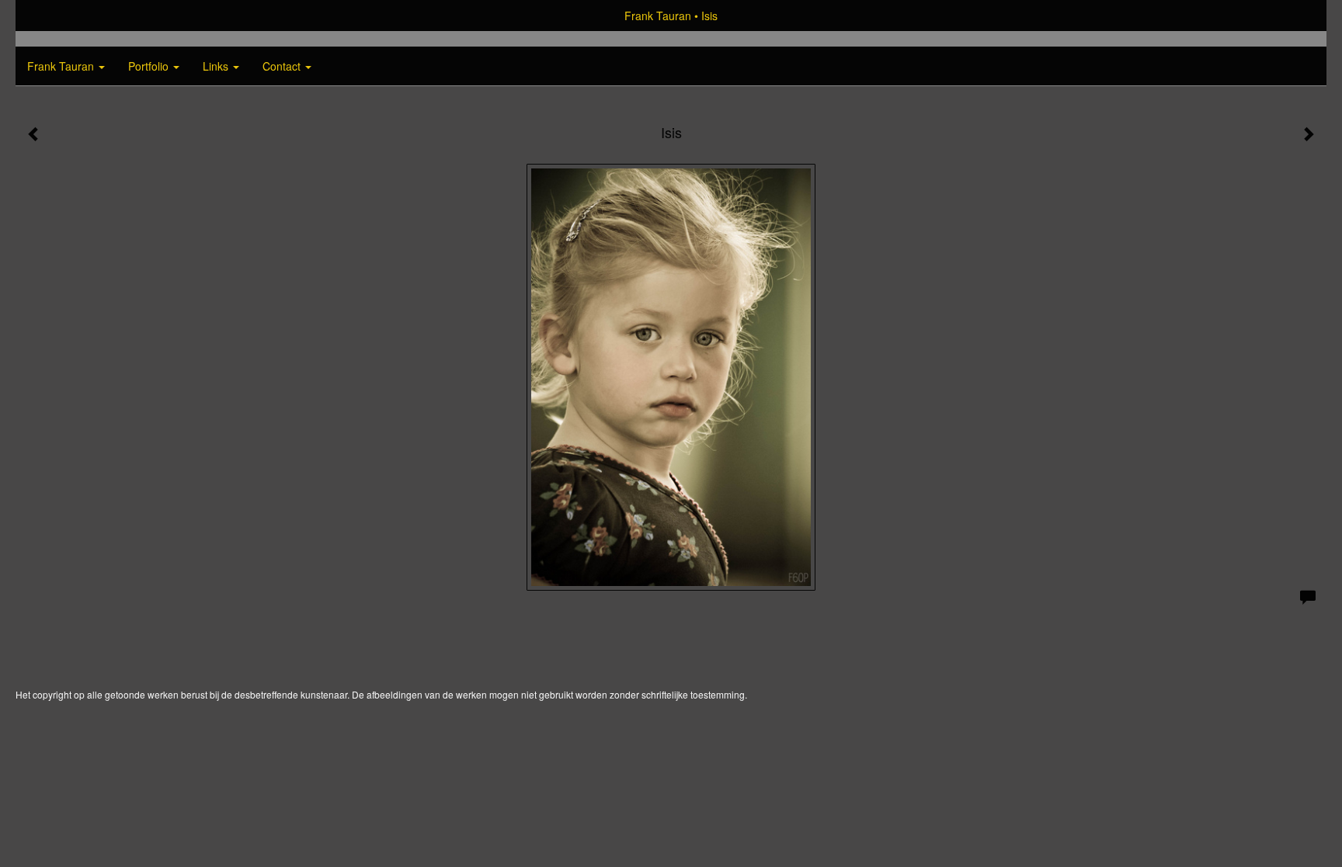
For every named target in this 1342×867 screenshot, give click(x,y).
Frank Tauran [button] (62, 66)
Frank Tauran (657, 15)
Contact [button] (283, 66)
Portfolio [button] (150, 66)
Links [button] (217, 66)
